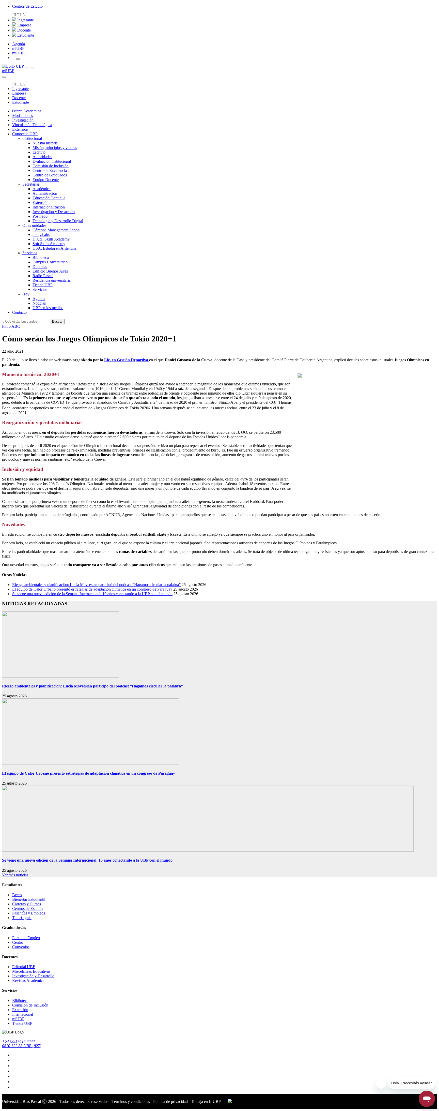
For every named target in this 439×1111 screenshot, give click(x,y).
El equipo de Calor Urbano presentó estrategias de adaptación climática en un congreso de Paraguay (92, 589)
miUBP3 (19, 53)
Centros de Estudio (27, 6)
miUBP (18, 48)
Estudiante (25, 35)
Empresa (23, 25)
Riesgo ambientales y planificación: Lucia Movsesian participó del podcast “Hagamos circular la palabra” (96, 584)
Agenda (18, 44)
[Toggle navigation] (27, 67)
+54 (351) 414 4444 (18, 1041)
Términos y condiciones (131, 1101)
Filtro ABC (11, 326)
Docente (23, 30)
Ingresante (25, 20)
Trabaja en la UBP (206, 1101)
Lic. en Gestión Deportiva (126, 360)
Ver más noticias (15, 875)
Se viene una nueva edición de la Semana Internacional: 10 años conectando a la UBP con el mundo (92, 594)
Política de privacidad (170, 1101)
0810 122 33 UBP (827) (21, 1046)
